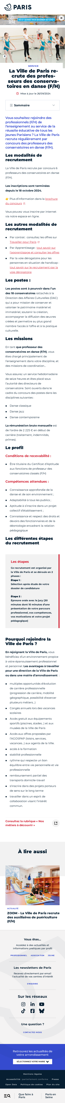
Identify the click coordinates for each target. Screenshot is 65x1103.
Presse (55, 1079)
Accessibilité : (27, 1079)
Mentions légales (32, 1074)
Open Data (11, 1084)
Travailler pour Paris (23, 242)
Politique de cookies (32, 1084)
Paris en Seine (50, 1096)
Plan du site (53, 1084)
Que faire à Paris (26, 1096)
